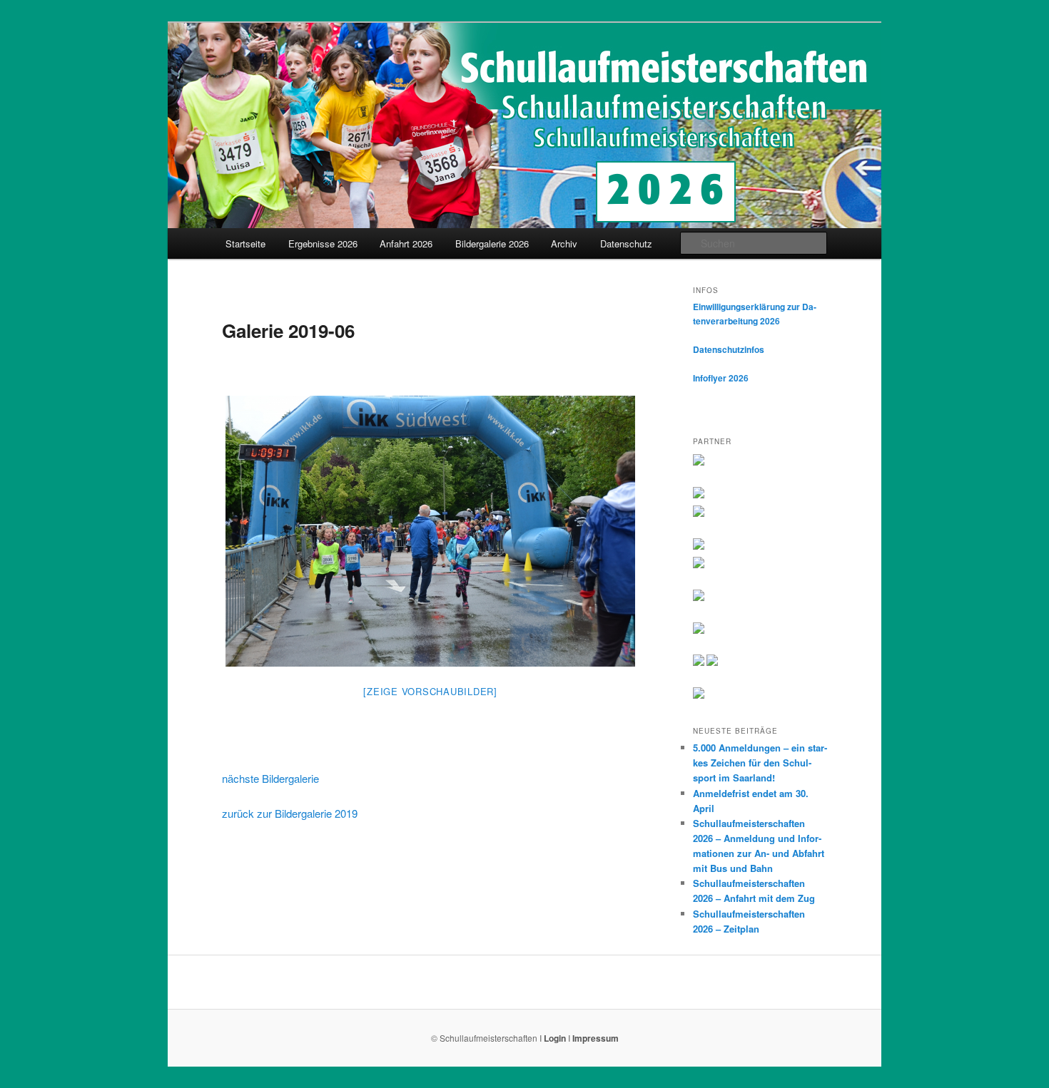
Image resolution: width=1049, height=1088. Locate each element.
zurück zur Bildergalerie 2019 (290, 813)
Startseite (245, 243)
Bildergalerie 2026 (492, 243)
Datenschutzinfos (728, 349)
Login (555, 1038)
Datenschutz (626, 243)
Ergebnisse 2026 (323, 243)
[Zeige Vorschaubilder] (430, 691)
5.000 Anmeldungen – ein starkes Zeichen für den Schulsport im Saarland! (760, 762)
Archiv (564, 243)
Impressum (595, 1038)
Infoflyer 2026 (721, 377)
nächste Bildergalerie (270, 778)
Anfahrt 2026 (406, 243)
